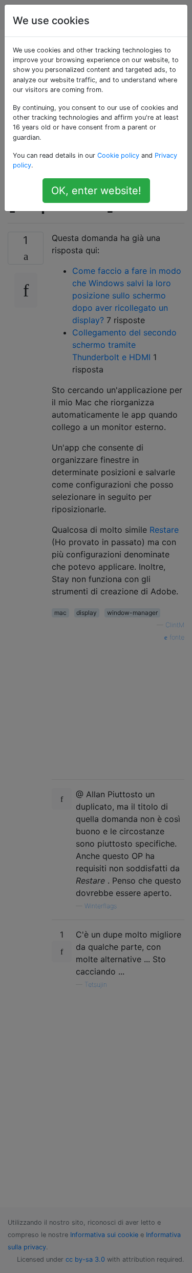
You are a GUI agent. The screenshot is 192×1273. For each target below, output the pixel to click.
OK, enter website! (96, 190)
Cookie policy (118, 155)
